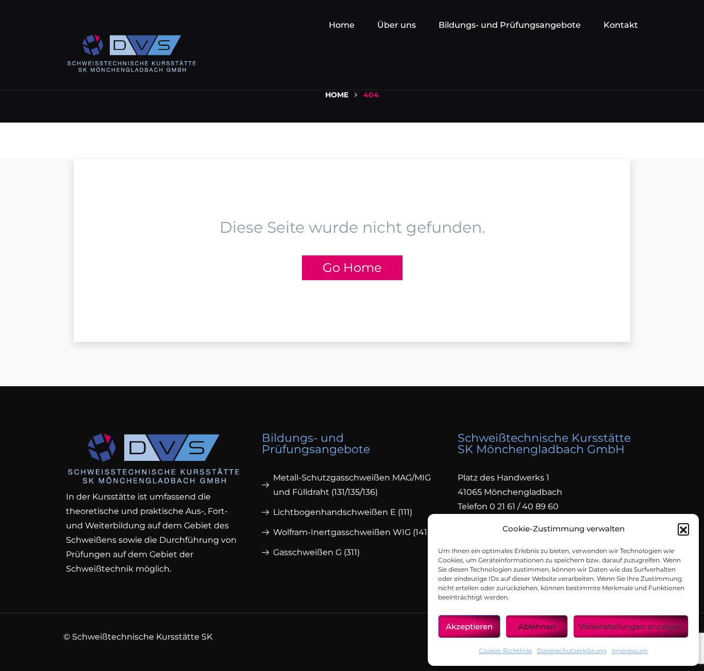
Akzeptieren (469, 626)
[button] (683, 529)
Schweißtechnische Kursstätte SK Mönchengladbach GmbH (544, 443)
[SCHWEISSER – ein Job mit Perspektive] (131, 49)
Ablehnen (537, 626)
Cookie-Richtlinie (505, 651)
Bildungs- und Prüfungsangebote (510, 25)
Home (342, 25)
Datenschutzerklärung (572, 651)
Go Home (352, 267)
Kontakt (621, 25)
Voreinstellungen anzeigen (631, 626)
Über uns (396, 25)
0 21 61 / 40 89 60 (524, 506)
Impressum (630, 651)
